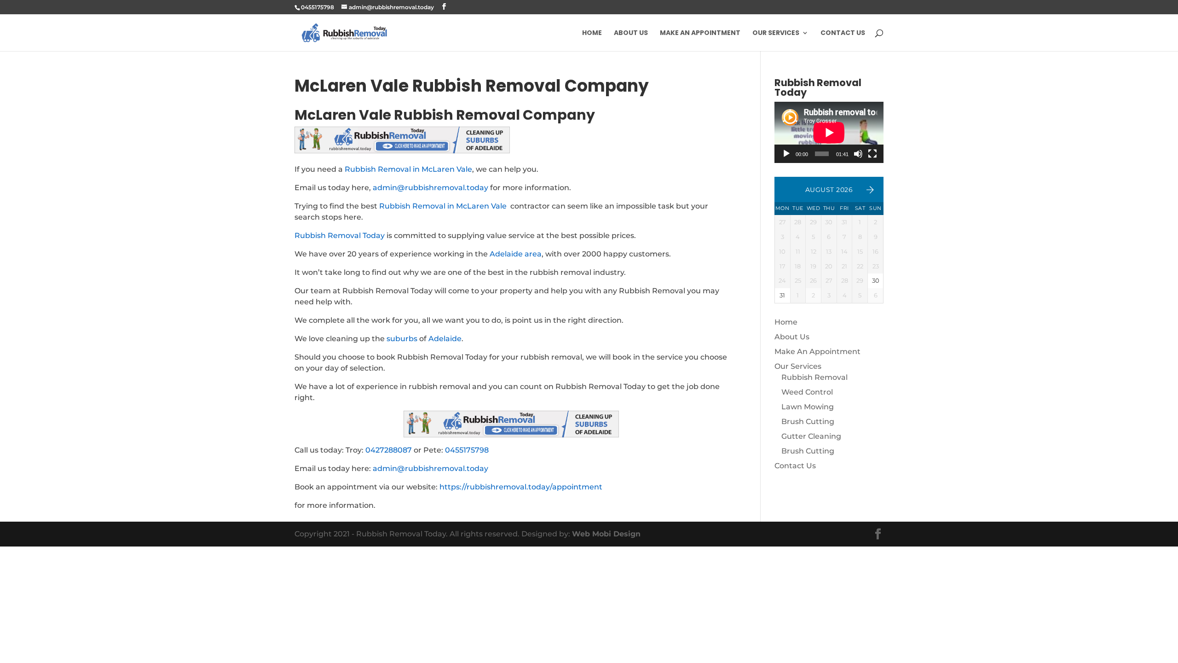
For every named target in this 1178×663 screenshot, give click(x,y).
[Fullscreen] (872, 153)
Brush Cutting (807, 421)
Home (592, 33)
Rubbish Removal (814, 377)
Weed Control (807, 392)
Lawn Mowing (807, 406)
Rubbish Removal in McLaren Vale (408, 169)
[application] (829, 132)
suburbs (402, 338)
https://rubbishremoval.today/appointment (520, 487)
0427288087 (388, 450)
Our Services (775, 33)
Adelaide (445, 338)
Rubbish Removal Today (339, 235)
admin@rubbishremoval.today (430, 187)
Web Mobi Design (606, 533)
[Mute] (858, 153)
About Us (631, 33)
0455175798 (467, 450)
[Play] (786, 153)
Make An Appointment (700, 33)
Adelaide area (516, 254)
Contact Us (842, 33)
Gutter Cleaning (811, 436)
